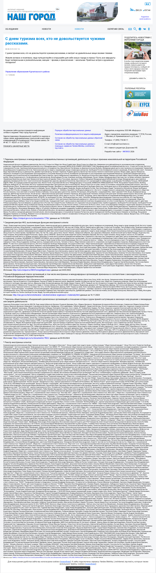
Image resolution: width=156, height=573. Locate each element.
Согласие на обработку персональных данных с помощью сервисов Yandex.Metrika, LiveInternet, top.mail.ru (75, 146)
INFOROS (126, 152)
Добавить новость (137, 78)
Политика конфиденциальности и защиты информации (78, 134)
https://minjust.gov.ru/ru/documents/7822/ (31, 338)
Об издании (11, 29)
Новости (46, 29)
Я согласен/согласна (78, 568)
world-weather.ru (145, 19)
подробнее (65, 561)
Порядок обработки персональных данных (73, 130)
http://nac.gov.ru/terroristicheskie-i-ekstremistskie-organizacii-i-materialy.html (46, 295)
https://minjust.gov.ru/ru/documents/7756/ (31, 218)
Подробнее (145, 17)
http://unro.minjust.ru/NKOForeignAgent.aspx (32, 270)
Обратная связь (115, 29)
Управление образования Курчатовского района (27, 71)
